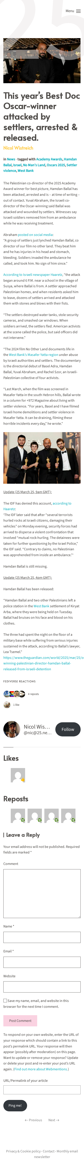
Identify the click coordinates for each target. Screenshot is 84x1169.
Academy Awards (49, 159)
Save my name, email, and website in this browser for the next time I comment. (36, 1003)
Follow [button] (68, 729)
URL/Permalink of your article (25, 1080)
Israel (17, 165)
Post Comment (20, 1020)
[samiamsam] (11, 694)
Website (9, 976)
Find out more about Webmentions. (41, 1069)
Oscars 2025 (56, 165)
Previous (35, 1120)
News (11, 159)
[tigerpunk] (16, 694)
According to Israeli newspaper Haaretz (32, 274)
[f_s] (7, 694)
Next (51, 1120)
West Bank (26, 170)
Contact (48, 1151)
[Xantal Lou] (7, 704)
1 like (16, 705)
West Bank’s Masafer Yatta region (33, 354)
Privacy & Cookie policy (23, 1151)
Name (8, 926)
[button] (73, 11)
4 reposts (33, 694)
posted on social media (35, 234)
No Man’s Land (34, 165)
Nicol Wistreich (18, 148)
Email (8, 951)
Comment (10, 863)
